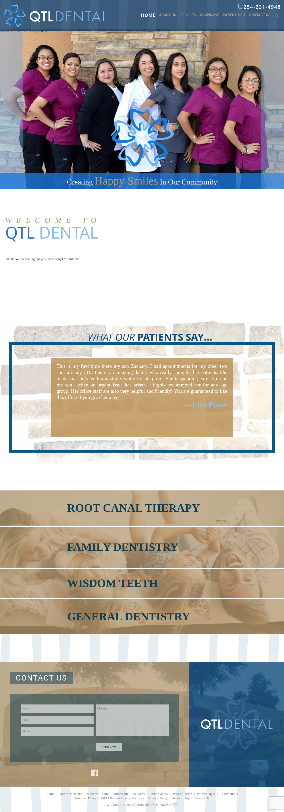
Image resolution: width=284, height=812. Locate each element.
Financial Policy (85, 798)
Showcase (209, 15)
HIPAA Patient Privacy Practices (122, 798)
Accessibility (180, 798)
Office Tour (120, 794)
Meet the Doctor (70, 794)
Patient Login (206, 794)
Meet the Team (97, 794)
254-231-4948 (262, 6)
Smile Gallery (159, 794)
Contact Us (259, 15)
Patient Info (234, 15)
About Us (167, 15)
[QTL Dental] (55, 15)
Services (188, 15)
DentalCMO (163, 805)
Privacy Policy (158, 798)
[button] (277, 15)
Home (148, 15)
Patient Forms (182, 794)
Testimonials (229, 794)
